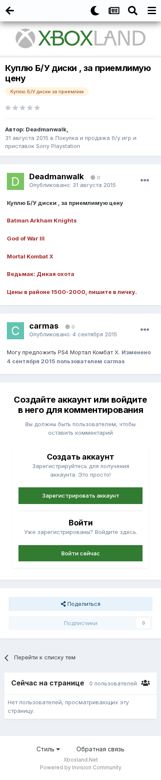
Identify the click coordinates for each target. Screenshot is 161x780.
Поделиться (83, 603)
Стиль (46, 749)
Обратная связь (100, 749)
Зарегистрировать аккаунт (80, 495)
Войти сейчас (80, 553)
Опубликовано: (72, 184)
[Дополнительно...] (144, 180)
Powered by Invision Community (81, 767)
